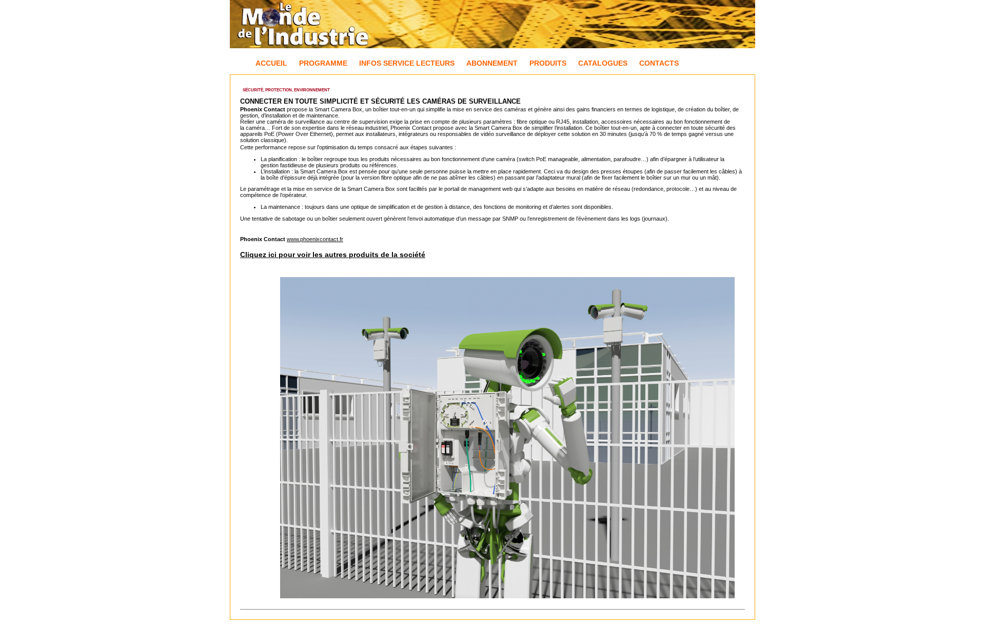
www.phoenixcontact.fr (315, 239)
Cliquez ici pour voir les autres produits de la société (332, 254)
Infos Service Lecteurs (407, 63)
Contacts (659, 63)
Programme (323, 63)
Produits (547, 63)
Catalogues (602, 63)
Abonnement (492, 63)
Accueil (271, 63)
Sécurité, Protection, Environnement (286, 90)
